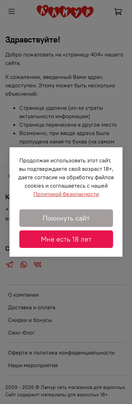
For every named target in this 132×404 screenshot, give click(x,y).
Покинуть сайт (66, 218)
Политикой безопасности (66, 193)
